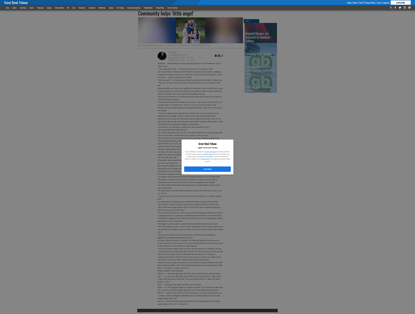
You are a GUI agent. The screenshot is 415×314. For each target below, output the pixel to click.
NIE (68, 8)
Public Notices (148, 8)
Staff (361, 2)
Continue (207, 169)
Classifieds (82, 8)
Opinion (49, 8)
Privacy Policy (208, 154)
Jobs (74, 8)
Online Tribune (352, 2)
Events (15, 8)
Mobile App (102, 8)
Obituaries (40, 8)
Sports (32, 8)
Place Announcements (134, 8)
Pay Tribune (120, 8)
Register (386, 2)
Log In (379, 2)
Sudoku (111, 8)
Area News (23, 8)
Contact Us (92, 8)
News (7, 8)
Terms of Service (210, 151)
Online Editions (59, 8)
